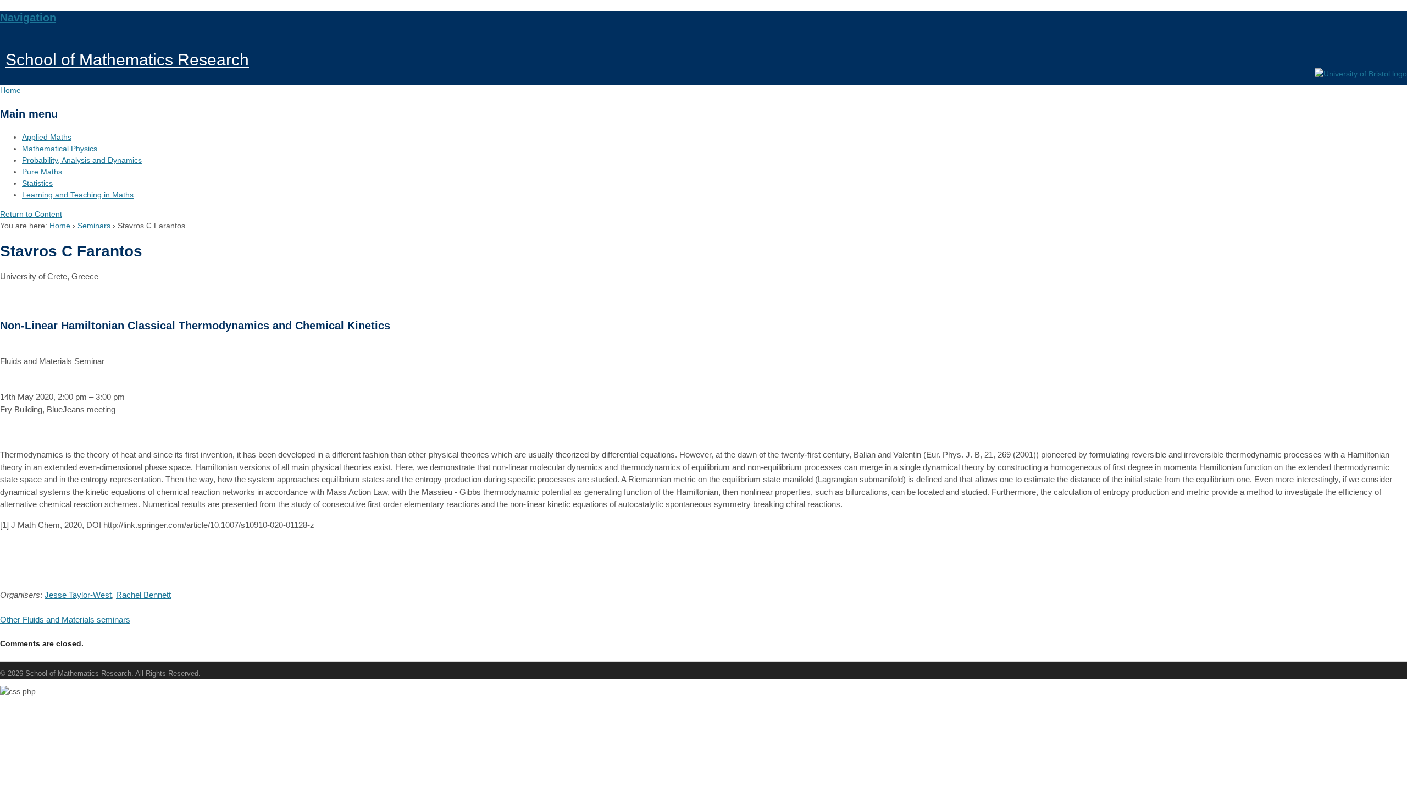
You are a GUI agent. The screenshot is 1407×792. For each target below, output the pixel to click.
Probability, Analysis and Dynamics (82, 160)
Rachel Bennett (143, 595)
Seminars (93, 225)
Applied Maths (46, 137)
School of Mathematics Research (127, 60)
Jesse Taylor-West (78, 595)
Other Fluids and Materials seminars (65, 619)
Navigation (28, 18)
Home (59, 225)
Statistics (37, 183)
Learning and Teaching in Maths (78, 194)
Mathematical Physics (59, 148)
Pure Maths (42, 171)
